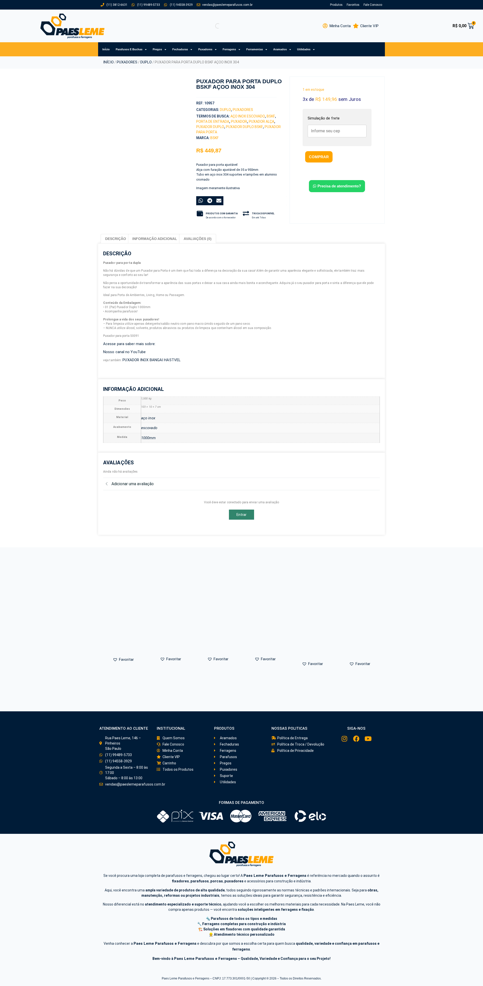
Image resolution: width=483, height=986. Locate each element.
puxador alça (261, 121)
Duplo (146, 62)
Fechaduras (180, 49)
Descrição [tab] (115, 239)
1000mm (148, 438)
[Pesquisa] (213, 26)
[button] (129, 172)
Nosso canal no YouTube (125, 352)
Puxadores (205, 49)
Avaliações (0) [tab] (198, 239)
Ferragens (229, 49)
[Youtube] (368, 738)
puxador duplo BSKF (244, 127)
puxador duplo (210, 127)
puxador (239, 121)
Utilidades (303, 49)
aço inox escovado (247, 116)
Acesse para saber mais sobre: (129, 344)
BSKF (271, 116)
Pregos (157, 49)
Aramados (280, 49)
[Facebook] (356, 738)
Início (106, 49)
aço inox (148, 418)
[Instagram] (344, 738)
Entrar (241, 514)
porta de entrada (212, 121)
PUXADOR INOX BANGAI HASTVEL (152, 360)
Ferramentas (254, 49)
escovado (149, 428)
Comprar (319, 157)
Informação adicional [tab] (154, 239)
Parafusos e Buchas (129, 49)
